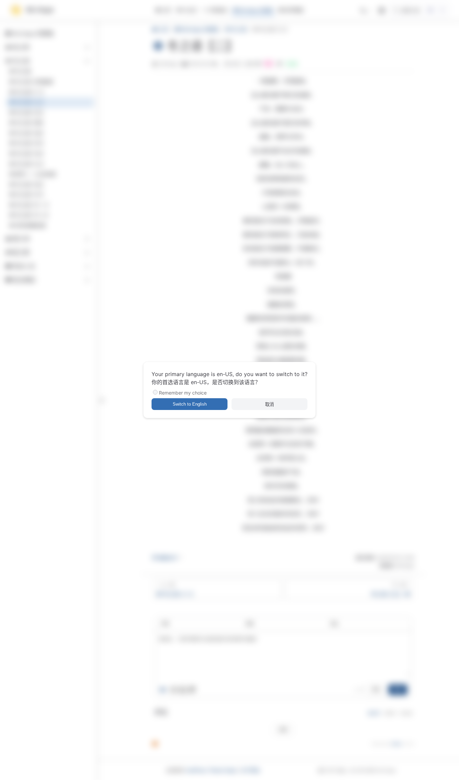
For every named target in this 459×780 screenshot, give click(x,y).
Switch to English (190, 404)
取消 (269, 404)
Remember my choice (183, 393)
